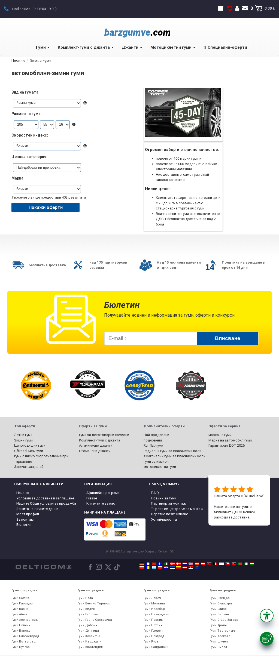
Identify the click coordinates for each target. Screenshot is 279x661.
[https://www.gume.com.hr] (166, 567)
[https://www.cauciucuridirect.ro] (148, 567)
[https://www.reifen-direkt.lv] (185, 567)
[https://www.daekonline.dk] (178, 564)
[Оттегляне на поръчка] (230, 8)
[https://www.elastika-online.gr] (154, 567)
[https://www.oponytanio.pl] (142, 567)
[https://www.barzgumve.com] (160, 567)
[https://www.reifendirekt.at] (203, 564)
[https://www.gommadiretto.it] (166, 564)
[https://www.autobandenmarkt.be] (215, 564)
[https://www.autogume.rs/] (191, 567)
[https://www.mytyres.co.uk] (191, 564)
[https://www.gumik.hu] (252, 564)
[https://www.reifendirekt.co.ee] (172, 567)
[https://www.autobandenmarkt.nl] (185, 564)
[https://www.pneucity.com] (240, 564)
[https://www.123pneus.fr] (148, 564)
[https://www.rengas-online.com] (221, 564)
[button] (267, 615)
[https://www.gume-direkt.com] (209, 564)
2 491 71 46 (9, 8)
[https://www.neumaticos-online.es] (197, 564)
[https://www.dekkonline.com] (172, 564)
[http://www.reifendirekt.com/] (197, 567)
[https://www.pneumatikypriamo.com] (234, 564)
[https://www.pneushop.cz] (227, 564)
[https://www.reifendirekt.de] (142, 564)
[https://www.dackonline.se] (160, 564)
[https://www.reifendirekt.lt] (178, 567)
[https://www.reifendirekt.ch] (154, 564)
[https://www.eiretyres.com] (246, 564)
